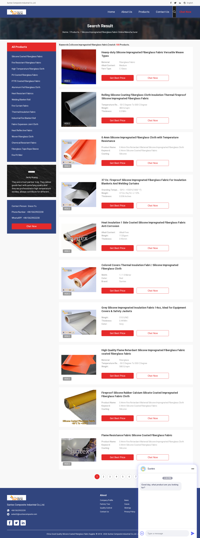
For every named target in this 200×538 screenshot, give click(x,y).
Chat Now (32, 226)
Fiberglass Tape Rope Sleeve (25, 149)
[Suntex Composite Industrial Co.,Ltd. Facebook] (171, 3)
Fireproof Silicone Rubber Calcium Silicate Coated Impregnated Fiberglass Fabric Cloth (139, 394)
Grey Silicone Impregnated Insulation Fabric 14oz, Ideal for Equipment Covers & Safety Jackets (143, 309)
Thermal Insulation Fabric (24, 112)
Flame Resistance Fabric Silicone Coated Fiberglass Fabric (136, 435)
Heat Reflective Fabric (22, 130)
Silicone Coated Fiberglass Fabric (27, 56)
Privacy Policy (129, 512)
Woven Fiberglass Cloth (23, 136)
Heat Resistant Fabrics (22, 93)
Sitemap (127, 508)
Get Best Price (117, 78)
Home (65, 32)
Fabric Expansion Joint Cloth (25, 124)
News (126, 500)
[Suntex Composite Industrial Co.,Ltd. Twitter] (175, 3)
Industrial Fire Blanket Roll (24, 118)
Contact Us (104, 512)
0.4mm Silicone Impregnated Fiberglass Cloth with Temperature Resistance (139, 139)
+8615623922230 (35, 212)
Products (74, 32)
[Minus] (192, 469)
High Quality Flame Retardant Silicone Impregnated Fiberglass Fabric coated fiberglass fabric (143, 352)
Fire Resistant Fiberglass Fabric (26, 62)
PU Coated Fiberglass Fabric (25, 75)
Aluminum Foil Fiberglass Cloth (26, 87)
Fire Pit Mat (17, 155)
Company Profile (106, 500)
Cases (126, 504)
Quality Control (106, 508)
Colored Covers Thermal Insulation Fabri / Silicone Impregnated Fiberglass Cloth (139, 266)
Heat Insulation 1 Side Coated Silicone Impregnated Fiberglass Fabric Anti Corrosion (143, 224)
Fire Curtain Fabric (20, 106)
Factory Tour (105, 504)
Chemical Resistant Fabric (24, 143)
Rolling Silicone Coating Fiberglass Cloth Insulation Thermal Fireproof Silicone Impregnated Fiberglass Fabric (143, 96)
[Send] (192, 533)
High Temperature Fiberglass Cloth (28, 69)
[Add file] (142, 533)
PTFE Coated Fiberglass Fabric (26, 81)
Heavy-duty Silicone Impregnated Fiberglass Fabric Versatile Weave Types (142, 54)
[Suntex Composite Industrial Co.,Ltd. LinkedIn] (180, 3)
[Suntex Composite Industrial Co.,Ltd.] (16, 12)
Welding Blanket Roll (21, 99)
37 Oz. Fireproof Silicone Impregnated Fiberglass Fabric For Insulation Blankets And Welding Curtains (143, 181)
